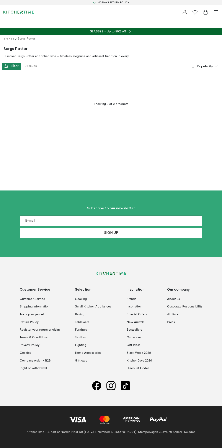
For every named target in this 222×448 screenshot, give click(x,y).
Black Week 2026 (139, 352)
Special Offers (137, 314)
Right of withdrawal (33, 368)
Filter (14, 66)
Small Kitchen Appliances (93, 306)
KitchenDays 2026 (139, 360)
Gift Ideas (133, 345)
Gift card (81, 360)
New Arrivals (136, 322)
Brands (8, 39)
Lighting (80, 345)
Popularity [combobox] (205, 66)
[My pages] (185, 12)
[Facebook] (97, 386)
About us (173, 299)
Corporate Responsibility (184, 306)
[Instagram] (111, 386)
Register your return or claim (40, 329)
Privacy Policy (29, 345)
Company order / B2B (35, 360)
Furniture (81, 329)
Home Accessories (88, 352)
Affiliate (172, 314)
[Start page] (18, 12)
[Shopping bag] (205, 12)
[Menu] (216, 12)
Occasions (134, 337)
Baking (79, 314)
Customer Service (32, 299)
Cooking (81, 299)
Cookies (25, 352)
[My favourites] (195, 12)
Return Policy (29, 322)
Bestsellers (134, 329)
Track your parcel (32, 314)
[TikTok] (125, 386)
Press (171, 322)
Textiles (80, 337)
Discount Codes (138, 368)
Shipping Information (34, 306)
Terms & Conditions (34, 337)
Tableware (82, 322)
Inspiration (134, 306)
